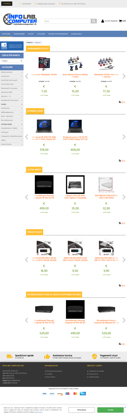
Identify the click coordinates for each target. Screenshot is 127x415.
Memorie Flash (6, 92)
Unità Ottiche (6, 144)
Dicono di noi (93, 374)
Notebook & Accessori (9, 100)
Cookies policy (38, 412)
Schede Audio (6, 124)
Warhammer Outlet (38, 49)
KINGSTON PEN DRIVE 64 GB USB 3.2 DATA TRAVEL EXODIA (75, 259)
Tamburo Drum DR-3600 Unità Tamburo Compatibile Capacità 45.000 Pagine (75, 198)
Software (4, 132)
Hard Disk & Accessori (9, 80)
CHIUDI (125, 407)
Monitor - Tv (6, 96)
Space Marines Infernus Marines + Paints (75, 75)
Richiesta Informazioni (58, 34)
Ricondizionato (7, 120)
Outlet (31, 34)
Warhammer (19, 34)
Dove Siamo (51, 377)
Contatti (49, 374)
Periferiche (5, 108)
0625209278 (26, 4)
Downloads (76, 34)
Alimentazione (6, 72)
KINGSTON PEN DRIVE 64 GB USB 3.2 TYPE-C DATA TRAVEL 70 (106, 260)
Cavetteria (5, 76)
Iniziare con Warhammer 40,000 (44, 74)
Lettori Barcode (7, 84)
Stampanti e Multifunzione (11, 136)
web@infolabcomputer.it (46, 4)
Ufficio (3, 140)
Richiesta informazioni (54, 371)
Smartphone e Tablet (9, 128)
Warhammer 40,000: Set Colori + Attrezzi (106, 75)
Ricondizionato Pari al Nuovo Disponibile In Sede (54, 294)
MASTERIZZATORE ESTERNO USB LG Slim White (106, 196)
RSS (123, 102)
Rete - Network (7, 116)
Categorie (6, 34)
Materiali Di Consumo (9, 88)
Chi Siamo (41, 34)
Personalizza (81, 410)
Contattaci (7, 3)
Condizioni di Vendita (96, 371)
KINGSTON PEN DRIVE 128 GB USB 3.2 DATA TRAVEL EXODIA (44, 259)
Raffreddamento (7, 112)
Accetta (110, 410)
